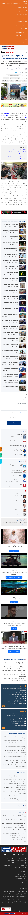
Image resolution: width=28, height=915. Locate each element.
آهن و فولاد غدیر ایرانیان (17, 479)
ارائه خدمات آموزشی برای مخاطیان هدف (17, 700)
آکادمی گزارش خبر (22, 880)
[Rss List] (14, 39)
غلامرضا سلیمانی (18, 80)
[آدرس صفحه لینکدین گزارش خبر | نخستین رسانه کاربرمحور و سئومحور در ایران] (18, 854)
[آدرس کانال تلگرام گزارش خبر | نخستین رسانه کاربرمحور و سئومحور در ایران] (14, 854)
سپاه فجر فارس (6, 78)
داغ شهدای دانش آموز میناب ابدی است (14, 546)
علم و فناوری (24, 80)
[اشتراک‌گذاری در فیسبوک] (20, 72)
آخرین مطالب (21, 812)
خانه (26, 52)
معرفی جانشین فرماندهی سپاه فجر (10, 386)
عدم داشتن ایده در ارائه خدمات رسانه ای (17, 721)
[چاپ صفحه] (4, 52)
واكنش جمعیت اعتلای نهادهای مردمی (14, 577)
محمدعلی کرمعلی (18, 509)
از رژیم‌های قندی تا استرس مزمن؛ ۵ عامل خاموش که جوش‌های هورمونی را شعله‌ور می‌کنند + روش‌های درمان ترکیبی (14, 3)
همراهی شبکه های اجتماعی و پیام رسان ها (17, 694)
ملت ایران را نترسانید (14, 570)
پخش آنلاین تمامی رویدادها (19, 698)
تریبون (20, 484)
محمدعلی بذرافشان (18, 495)
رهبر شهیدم (14, 628)
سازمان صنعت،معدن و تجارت (16, 475)
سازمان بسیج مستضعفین (15, 78)
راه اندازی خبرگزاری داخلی (20, 692)
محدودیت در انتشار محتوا (20, 725)
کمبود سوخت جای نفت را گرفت (18, 837)
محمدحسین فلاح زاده (17, 514)
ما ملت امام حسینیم (14, 551)
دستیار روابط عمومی (22, 883)
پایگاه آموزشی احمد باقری (16, 436)
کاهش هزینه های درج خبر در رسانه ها (17, 703)
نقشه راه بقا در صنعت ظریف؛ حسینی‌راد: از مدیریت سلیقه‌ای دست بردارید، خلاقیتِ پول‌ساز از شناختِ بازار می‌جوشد (15, 752)
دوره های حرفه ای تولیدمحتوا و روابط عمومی (14, 646)
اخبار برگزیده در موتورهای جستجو (17, 733)
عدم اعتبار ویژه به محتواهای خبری (18, 723)
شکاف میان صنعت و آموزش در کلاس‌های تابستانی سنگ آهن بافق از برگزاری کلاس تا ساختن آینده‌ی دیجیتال (14, 152)
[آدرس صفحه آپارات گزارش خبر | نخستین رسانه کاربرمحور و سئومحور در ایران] (5, 854)
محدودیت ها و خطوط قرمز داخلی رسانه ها (17, 720)
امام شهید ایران (14, 621)
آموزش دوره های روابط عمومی (20, 876)
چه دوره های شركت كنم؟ (14, 651)
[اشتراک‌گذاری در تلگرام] (16, 72)
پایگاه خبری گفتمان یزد (17, 450)
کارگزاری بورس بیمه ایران (17, 466)
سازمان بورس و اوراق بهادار (16, 470)
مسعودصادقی (19, 505)
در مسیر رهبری (14, 602)
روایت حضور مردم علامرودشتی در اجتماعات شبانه (15, 796)
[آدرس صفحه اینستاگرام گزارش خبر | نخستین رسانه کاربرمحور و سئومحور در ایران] (23, 854)
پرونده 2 (1, 455)
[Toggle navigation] (25, 47)
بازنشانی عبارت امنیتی (14, 417)
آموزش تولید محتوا (5, 80)
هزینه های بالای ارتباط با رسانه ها (18, 718)
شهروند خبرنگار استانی (22, 874)
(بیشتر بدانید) (23, 524)
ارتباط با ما (24, 885)
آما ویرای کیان (10, 910)
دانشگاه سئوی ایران (18, 454)
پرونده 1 (1, 449)
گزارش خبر (12, 80)
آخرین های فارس (21, 772)
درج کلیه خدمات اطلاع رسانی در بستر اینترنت (16, 702)
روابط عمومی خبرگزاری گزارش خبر (15, 440)
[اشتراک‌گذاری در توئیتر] (18, 72)
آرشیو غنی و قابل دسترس (20, 696)
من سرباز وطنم (14, 597)
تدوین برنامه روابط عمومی (21, 878)
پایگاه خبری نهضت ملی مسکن (15, 445)
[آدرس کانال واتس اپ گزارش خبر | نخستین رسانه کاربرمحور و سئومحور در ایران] (9, 854)
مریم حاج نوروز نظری (17, 500)
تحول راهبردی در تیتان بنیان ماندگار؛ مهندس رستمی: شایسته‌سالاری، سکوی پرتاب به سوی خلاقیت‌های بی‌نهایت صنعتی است (14, 742)
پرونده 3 (1, 461)
